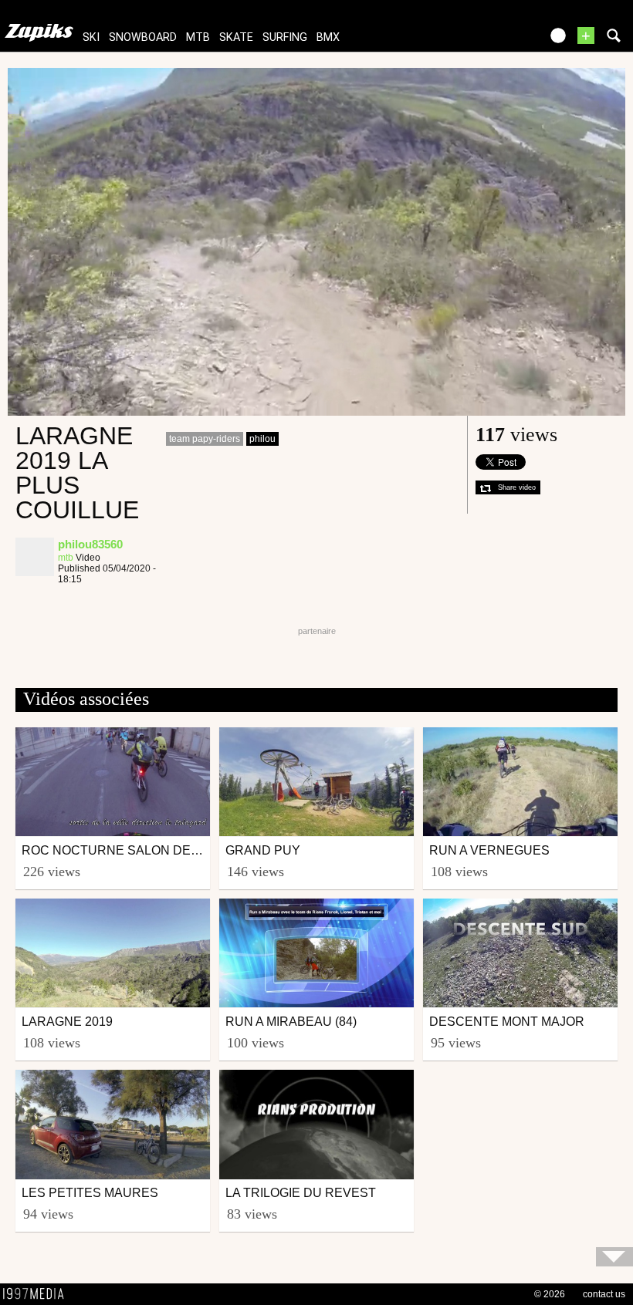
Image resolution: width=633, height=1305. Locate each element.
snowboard (143, 37)
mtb (198, 37)
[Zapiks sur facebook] (495, 40)
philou (262, 438)
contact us (604, 1294)
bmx (328, 37)
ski (91, 37)
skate (236, 37)
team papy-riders (204, 438)
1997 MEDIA (38, 1294)
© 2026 (549, 1294)
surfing (284, 37)
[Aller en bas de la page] (614, 1256)
